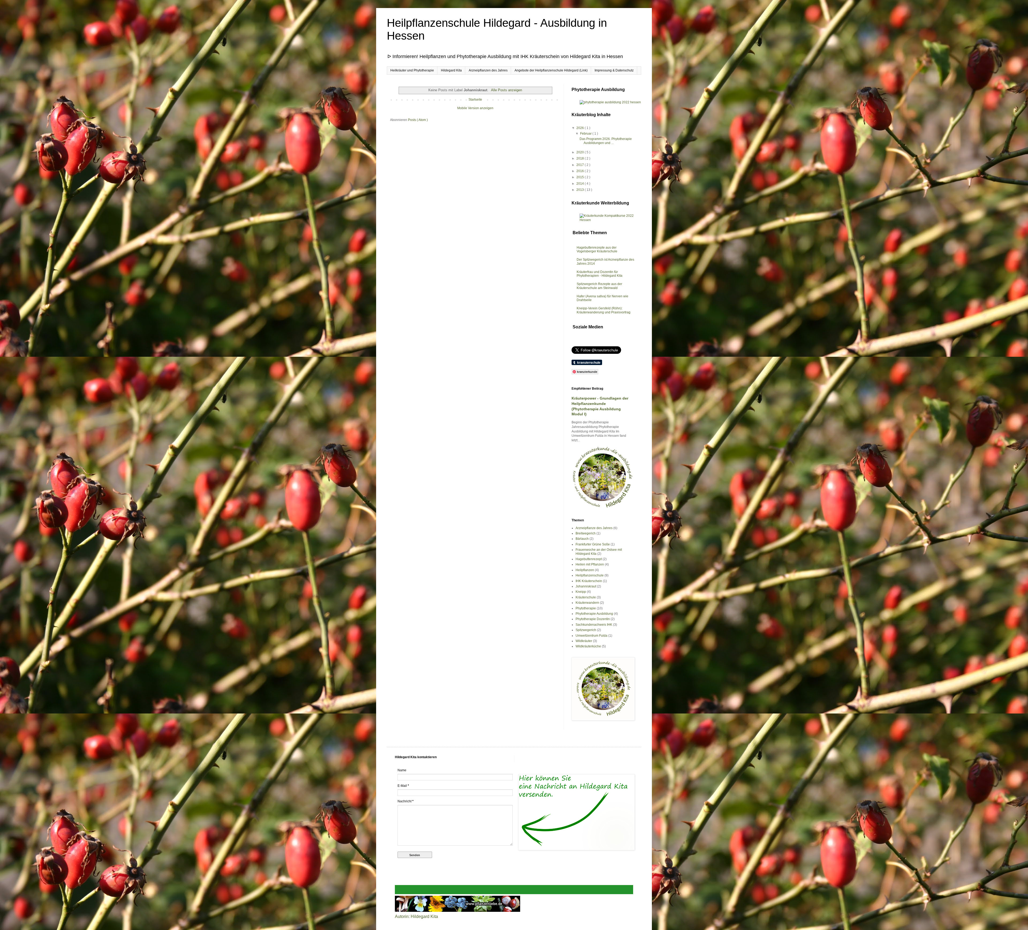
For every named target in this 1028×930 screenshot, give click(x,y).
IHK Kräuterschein (589, 581)
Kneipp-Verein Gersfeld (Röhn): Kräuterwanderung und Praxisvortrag (603, 310)
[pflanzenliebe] (457, 910)
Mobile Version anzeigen (475, 108)
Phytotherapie (586, 608)
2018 (580, 158)
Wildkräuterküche (588, 646)
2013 (580, 190)
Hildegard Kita (451, 70)
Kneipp (581, 592)
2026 (580, 128)
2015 (580, 177)
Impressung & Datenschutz (614, 70)
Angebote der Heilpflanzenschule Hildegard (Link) (551, 70)
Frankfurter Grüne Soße (593, 544)
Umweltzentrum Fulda (591, 635)
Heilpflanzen (585, 570)
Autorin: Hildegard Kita (416, 916)
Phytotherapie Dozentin (593, 619)
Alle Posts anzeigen (506, 90)
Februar (586, 133)
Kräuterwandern (587, 603)
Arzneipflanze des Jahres (594, 528)
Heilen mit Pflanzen (590, 564)
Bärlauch (582, 539)
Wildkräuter (584, 641)
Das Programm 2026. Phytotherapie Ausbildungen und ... (606, 141)
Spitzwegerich (586, 630)
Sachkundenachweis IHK (594, 625)
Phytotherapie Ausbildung (594, 614)
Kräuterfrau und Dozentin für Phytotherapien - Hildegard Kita (599, 274)
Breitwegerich (586, 533)
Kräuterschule (586, 597)
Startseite (475, 99)
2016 (580, 171)
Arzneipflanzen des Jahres (488, 70)
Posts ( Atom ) (418, 120)
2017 (580, 165)
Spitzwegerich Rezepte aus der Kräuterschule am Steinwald (599, 286)
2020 (580, 152)
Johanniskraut (586, 586)
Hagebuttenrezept (589, 559)
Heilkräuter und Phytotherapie (412, 70)
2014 (580, 183)
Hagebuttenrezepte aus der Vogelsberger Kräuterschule (597, 249)
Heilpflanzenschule (590, 575)
